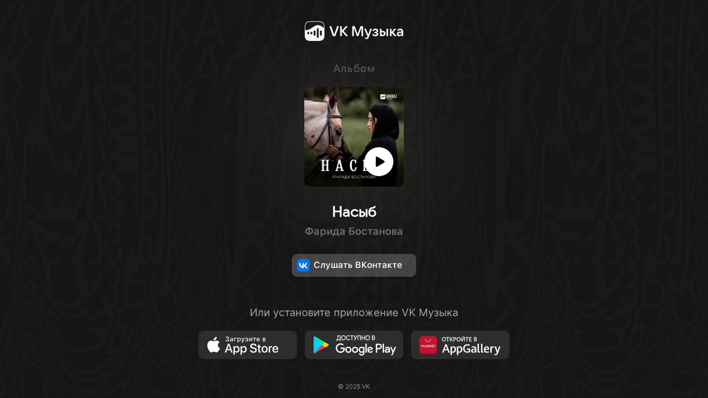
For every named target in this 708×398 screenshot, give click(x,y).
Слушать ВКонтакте (358, 265)
